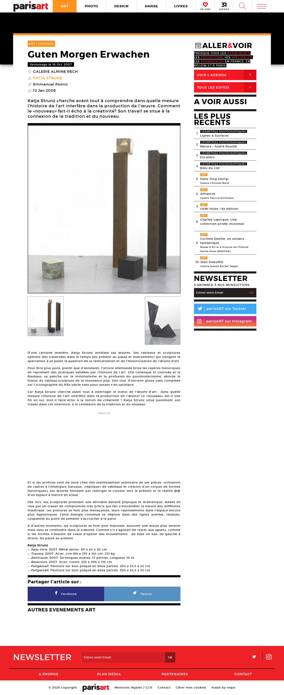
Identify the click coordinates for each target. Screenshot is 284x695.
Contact (243, 674)
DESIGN (121, 6)
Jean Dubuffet (211, 262)
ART (65, 6)
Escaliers (207, 157)
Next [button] (172, 209)
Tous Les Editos (225, 87)
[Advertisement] (104, 445)
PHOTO (91, 6)
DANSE (151, 6)
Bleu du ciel (210, 168)
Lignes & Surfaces (214, 135)
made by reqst (223, 687)
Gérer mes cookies (191, 687)
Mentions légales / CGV (133, 687)
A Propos (48, 674)
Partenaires (175, 674)
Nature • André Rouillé (218, 146)
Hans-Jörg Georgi (214, 179)
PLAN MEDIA (109, 674)
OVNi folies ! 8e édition (219, 209)
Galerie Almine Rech (55, 72)
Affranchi (207, 194)
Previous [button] (36, 209)
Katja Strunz (47, 78)
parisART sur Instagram (229, 321)
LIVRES (181, 6)
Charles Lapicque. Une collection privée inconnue (222, 222)
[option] (104, 209)
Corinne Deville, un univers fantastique (222, 241)
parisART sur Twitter (221, 309)
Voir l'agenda (225, 74)
